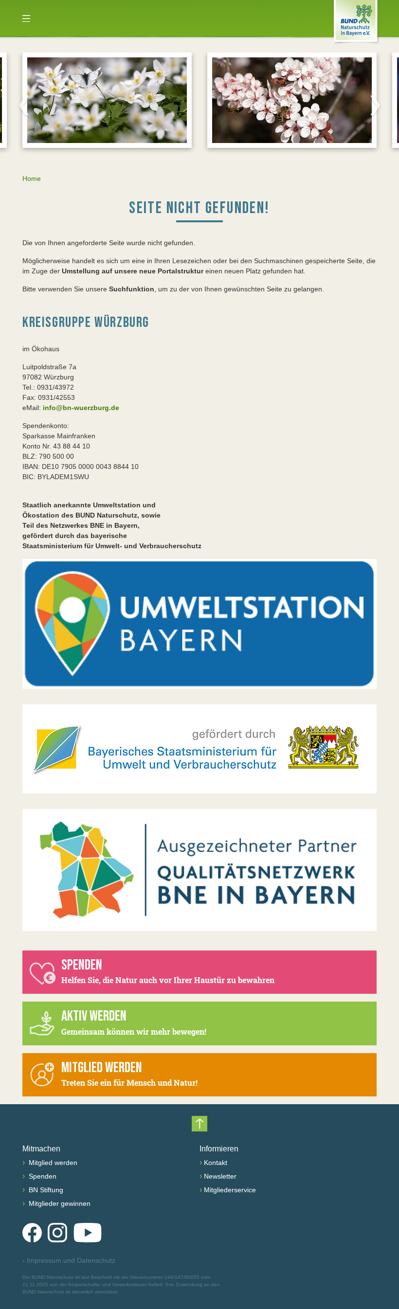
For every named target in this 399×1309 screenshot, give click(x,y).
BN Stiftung (45, 1190)
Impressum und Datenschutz (68, 1260)
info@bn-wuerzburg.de (81, 408)
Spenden (41, 1176)
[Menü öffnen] (26, 18)
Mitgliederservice (230, 1190)
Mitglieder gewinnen (59, 1203)
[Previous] (24, 105)
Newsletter (220, 1176)
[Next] (375, 105)
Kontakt (215, 1162)
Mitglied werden (52, 1162)
